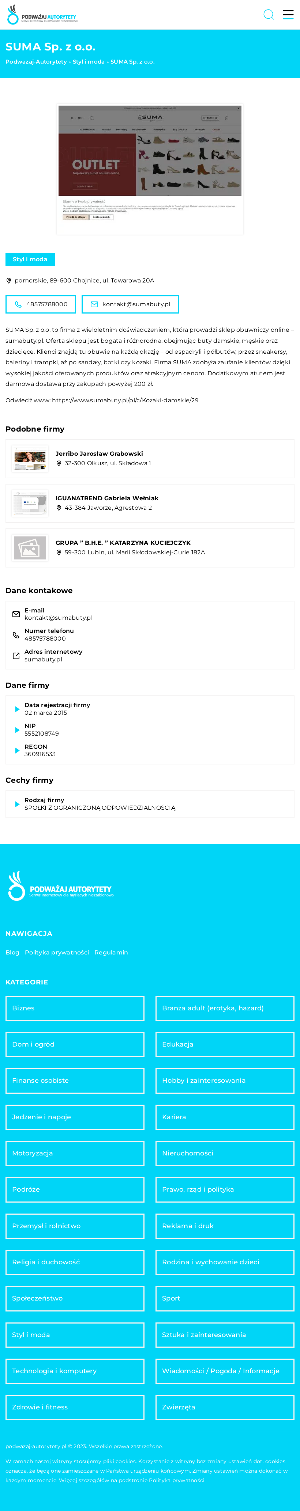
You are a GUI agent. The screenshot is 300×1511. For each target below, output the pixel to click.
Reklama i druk (188, 1226)
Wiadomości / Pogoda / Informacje (221, 1371)
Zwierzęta (178, 1407)
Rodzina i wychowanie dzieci (210, 1262)
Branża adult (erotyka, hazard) (213, 1008)
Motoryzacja (32, 1153)
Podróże (26, 1189)
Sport (171, 1298)
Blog (12, 952)
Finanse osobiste (40, 1081)
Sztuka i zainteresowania (204, 1335)
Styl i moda (30, 259)
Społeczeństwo (37, 1298)
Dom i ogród (33, 1044)
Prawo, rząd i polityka (198, 1189)
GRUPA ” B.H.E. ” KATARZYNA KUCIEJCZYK (123, 542)
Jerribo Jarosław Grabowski (99, 453)
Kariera (174, 1117)
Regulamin (111, 952)
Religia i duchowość (46, 1262)
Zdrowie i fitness (40, 1407)
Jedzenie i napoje (41, 1117)
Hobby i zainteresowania (204, 1081)
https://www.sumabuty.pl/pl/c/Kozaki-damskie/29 (125, 400)
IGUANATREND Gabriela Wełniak (107, 498)
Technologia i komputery (54, 1371)
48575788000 (47, 304)
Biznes (23, 1008)
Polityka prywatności (57, 952)
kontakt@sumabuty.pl (136, 304)
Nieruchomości (187, 1153)
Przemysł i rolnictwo (46, 1226)
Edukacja (178, 1044)
